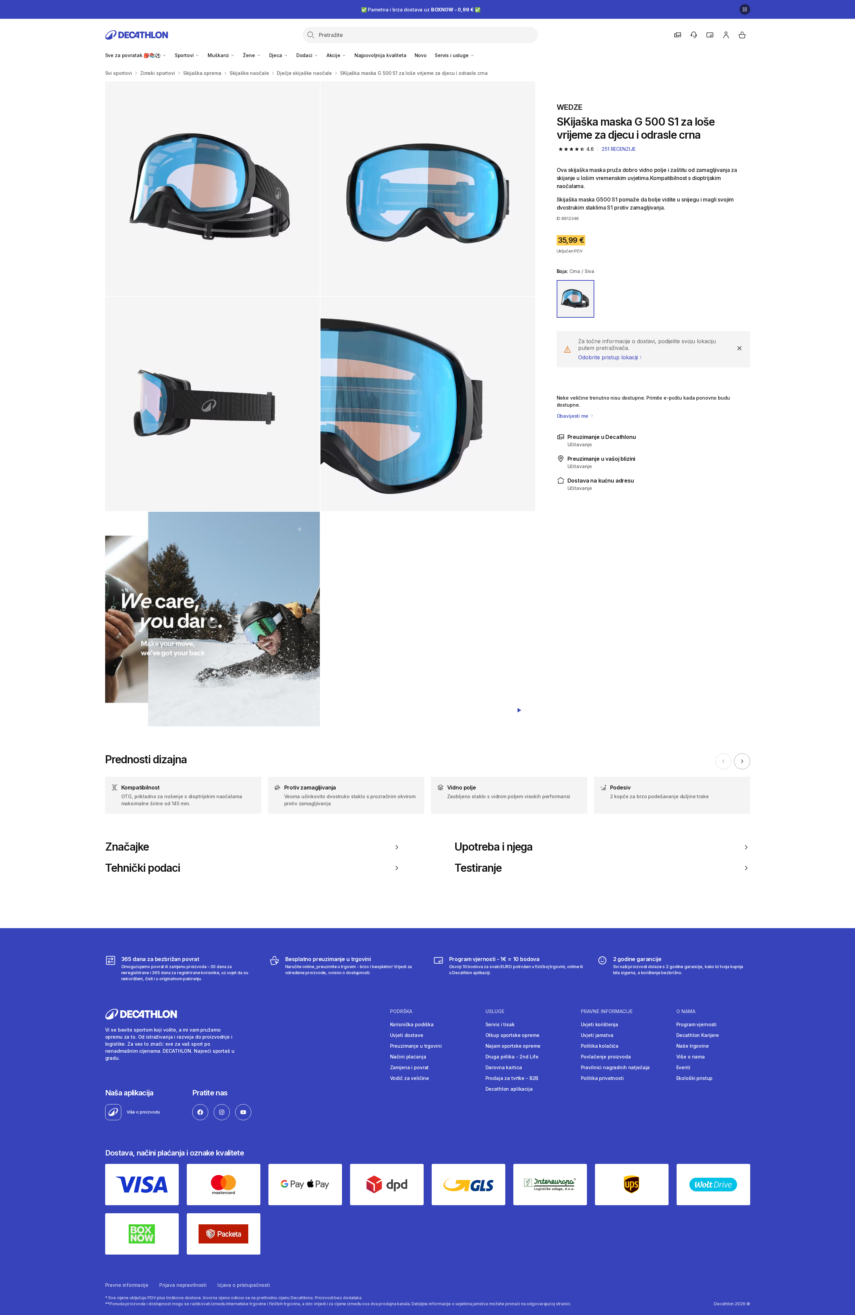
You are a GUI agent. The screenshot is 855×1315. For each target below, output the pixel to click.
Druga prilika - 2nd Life (512, 1056)
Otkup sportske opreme (512, 1035)
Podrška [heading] (401, 1011)
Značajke (127, 847)
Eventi (683, 1067)
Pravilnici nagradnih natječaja (615, 1067)
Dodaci (305, 55)
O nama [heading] (685, 1011)
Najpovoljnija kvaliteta (380, 55)
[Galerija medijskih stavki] (320, 403)
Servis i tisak (500, 1024)
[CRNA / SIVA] (575, 299)
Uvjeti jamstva (597, 1035)
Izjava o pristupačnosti (243, 1285)
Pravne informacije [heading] (607, 1011)
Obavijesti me (573, 416)
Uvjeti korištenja (599, 1024)
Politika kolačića (600, 1046)
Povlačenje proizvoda (606, 1056)
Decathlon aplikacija (509, 1089)
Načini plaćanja (408, 1056)
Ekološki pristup (694, 1078)
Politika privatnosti (602, 1078)
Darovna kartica (503, 1067)
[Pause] (744, 9)
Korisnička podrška (412, 1024)
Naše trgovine (692, 1046)
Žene (249, 55)
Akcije (334, 55)
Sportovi (185, 55)
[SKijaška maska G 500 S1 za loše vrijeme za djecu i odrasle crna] (212, 188)
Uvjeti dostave (406, 1035)
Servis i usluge (452, 55)
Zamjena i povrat (409, 1067)
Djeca (276, 55)
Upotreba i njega (494, 847)
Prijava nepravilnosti (183, 1285)
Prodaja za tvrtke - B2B (512, 1078)
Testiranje (478, 868)
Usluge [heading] (494, 1011)
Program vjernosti (696, 1024)
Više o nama (690, 1056)
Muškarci (219, 55)
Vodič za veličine (409, 1078)
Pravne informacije (126, 1285)
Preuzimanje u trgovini (416, 1046)
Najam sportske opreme (513, 1046)
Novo (421, 55)
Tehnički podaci (142, 868)
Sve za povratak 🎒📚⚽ (133, 55)
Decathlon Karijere (697, 1035)
